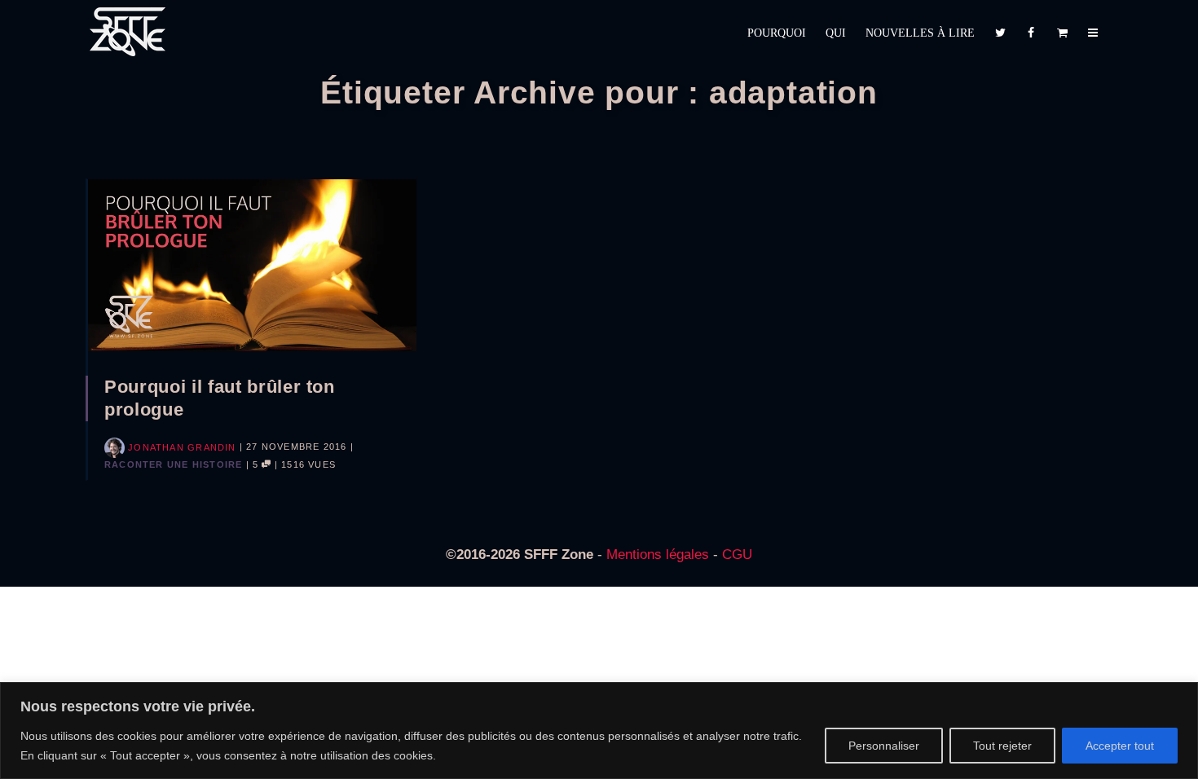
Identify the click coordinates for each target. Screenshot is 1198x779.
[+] (252, 265)
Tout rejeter (1002, 745)
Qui (836, 33)
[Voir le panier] (1062, 33)
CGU (737, 554)
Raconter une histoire (173, 464)
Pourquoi (776, 33)
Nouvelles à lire (920, 33)
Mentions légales (657, 554)
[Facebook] (1031, 33)
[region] (599, 730)
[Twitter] (1000, 33)
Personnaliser (883, 745)
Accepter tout (1120, 745)
